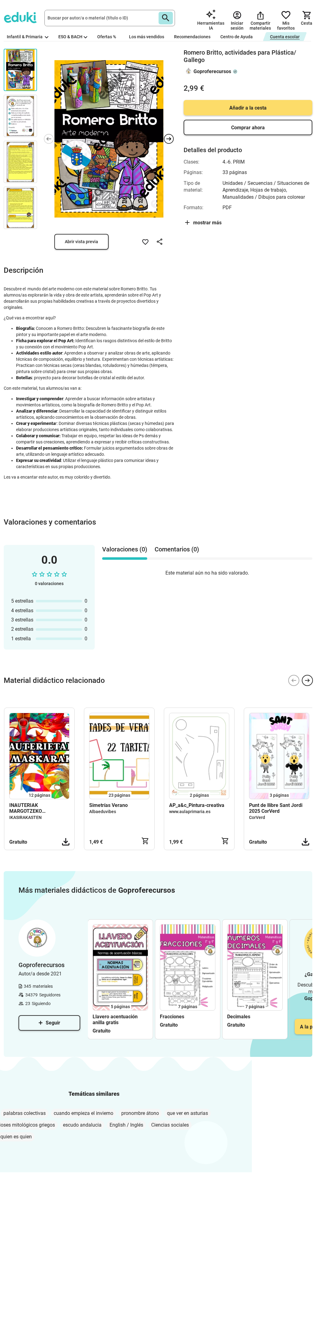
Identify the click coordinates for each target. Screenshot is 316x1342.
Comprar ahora (248, 128)
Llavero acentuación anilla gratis (115, 1019)
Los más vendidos (146, 36)
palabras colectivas (24, 1113)
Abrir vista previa (81, 241)
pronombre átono (140, 1113)
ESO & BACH (70, 36)
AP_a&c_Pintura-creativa (196, 805)
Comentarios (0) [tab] (177, 549)
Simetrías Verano (108, 805)
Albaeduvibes (102, 811)
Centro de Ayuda (236, 36)
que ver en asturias (187, 1113)
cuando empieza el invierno (83, 1113)
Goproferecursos (212, 71)
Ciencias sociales (170, 1125)
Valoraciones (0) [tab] (124, 549)
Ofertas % (106, 36)
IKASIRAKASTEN (25, 817)
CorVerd (257, 817)
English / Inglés (126, 1125)
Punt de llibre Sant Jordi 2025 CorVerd (275, 808)
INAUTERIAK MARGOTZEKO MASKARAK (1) (26, 808)
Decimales (238, 1017)
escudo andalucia (82, 1125)
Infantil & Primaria (25, 36)
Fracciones (172, 1017)
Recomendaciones (192, 36)
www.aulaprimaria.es (189, 811)
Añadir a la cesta (248, 108)
